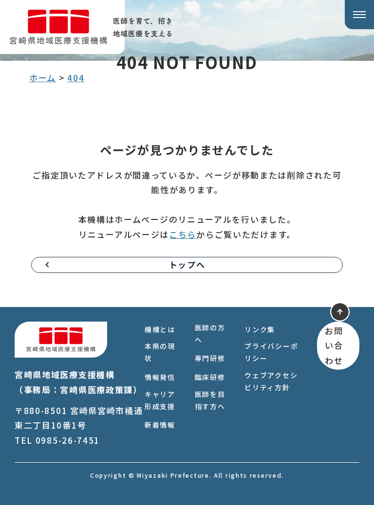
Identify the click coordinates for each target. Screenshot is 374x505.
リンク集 (259, 329)
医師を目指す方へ (210, 400)
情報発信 (160, 377)
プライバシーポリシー (271, 352)
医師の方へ (210, 333)
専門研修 (210, 358)
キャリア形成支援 (160, 400)
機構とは (160, 329)
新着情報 (160, 425)
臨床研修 (210, 377)
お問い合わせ (334, 345)
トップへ (187, 264)
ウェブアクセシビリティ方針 (271, 381)
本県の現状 (160, 352)
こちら (182, 234)
